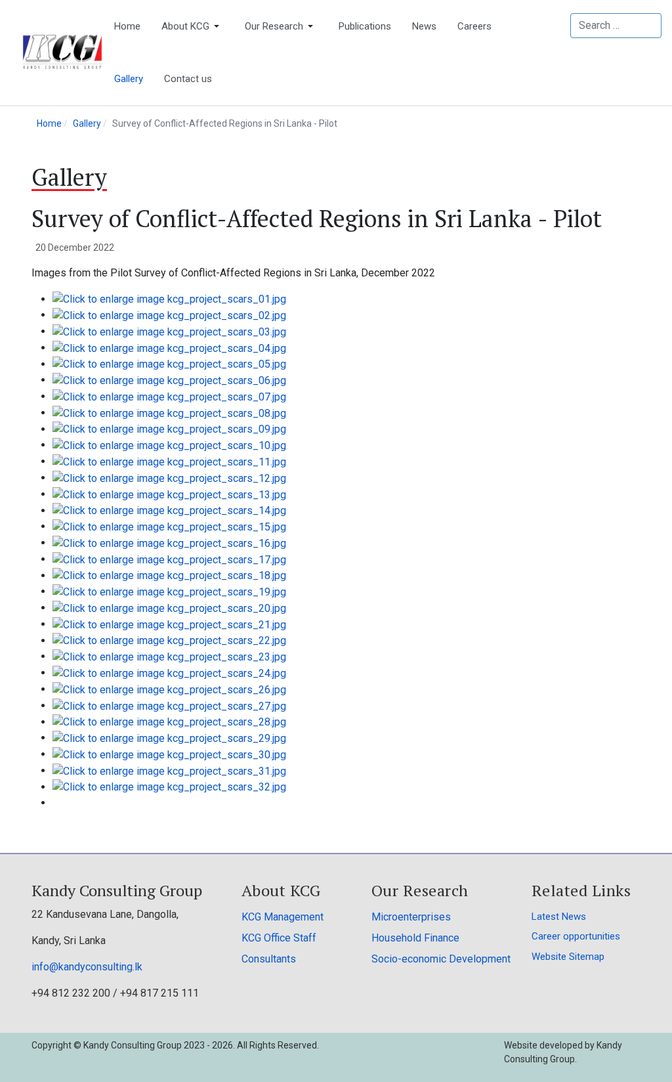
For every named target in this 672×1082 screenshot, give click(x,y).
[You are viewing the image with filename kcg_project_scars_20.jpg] (169, 607)
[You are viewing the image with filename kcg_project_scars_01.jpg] (169, 299)
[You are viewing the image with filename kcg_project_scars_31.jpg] (169, 770)
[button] (192, 26)
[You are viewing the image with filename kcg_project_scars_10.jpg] (169, 445)
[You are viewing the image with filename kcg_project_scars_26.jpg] (169, 689)
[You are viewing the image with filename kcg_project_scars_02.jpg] (169, 315)
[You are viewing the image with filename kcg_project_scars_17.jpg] (169, 559)
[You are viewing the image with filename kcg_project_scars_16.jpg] (169, 542)
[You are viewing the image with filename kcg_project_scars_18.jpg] (169, 575)
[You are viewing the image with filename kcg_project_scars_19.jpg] (169, 591)
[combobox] (616, 25)
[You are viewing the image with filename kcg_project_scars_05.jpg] (169, 364)
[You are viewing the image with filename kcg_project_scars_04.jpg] (169, 347)
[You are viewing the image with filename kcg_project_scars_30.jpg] (169, 754)
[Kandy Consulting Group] (62, 51)
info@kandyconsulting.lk (87, 967)
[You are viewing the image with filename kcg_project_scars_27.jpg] (169, 705)
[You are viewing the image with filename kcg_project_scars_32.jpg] (169, 787)
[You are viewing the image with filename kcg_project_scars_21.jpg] (169, 624)
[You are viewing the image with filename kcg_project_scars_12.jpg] (169, 477)
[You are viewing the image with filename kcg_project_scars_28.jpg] (169, 722)
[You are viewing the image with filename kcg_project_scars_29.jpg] (169, 737)
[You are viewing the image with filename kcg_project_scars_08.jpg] (169, 412)
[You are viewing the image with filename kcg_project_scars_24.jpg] (169, 672)
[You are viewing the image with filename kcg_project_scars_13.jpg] (169, 494)
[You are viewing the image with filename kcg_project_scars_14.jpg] (169, 510)
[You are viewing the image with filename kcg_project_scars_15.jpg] (169, 526)
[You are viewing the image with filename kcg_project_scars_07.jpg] (169, 396)
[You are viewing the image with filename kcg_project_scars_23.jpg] (169, 656)
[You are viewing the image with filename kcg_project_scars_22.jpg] (169, 640)
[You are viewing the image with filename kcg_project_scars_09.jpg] (169, 429)
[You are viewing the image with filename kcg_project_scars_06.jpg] (169, 380)
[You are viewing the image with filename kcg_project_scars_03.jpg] (169, 331)
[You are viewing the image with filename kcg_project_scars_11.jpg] (169, 461)
